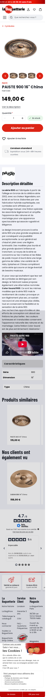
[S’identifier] (28, 9)
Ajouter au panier (22, 128)
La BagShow (7, 611)
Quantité (6, 113)
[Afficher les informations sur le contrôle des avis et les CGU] (38, 529)
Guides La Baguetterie (7, 632)
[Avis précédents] (4, 548)
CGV (19, 618)
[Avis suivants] (41, 548)
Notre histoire (8, 606)
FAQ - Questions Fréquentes (22, 626)
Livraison (21, 606)
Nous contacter (6, 624)
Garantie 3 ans (22, 612)
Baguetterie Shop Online (7, 639)
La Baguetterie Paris (36, 607)
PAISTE (5, 83)
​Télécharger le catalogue (8, 617)
